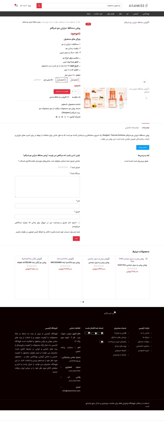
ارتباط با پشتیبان (119, 354)
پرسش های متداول (118, 337)
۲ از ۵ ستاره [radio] (65, 167)
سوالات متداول (143, 341)
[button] (146, 98)
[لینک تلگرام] (56, 117)
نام (78, 201)
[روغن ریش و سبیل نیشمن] (99, 259)
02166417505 (74, 361)
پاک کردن (36, 80)
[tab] (145, 126)
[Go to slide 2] (80, 301)
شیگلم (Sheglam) (69, 112)
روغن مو (45, 22)
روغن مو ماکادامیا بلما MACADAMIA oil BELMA (65, 264)
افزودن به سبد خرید (62, 91)
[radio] (74, 79)
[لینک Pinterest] (62, 117)
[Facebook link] (68, 117)
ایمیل (77, 211)
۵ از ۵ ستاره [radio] (59, 167)
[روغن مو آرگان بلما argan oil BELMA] (32, 259)
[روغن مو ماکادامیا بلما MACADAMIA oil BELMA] (65, 259)
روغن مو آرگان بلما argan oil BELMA (31, 262)
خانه (79, 22)
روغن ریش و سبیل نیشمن (98, 262)
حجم (78, 75)
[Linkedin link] (59, 117)
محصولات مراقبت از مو (58, 22)
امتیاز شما (75, 168)
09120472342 (74, 371)
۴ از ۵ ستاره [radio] (61, 167)
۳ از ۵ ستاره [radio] (63, 167)
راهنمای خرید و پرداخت (117, 341)
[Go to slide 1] (83, 301)
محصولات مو (71, 22)
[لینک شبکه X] (65, 117)
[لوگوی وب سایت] (138, 5)
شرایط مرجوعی (120, 350)
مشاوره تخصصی (142, 346)
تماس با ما (145, 333)
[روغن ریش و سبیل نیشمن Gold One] (132, 260)
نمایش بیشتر (143, 147)
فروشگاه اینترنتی (128, 403)
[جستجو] (39, 5)
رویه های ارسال (120, 346)
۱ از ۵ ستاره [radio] (67, 167)
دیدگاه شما (75, 173)
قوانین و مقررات (120, 333)
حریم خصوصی (143, 350)
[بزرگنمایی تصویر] (144, 82)
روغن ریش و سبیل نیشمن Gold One (132, 265)
